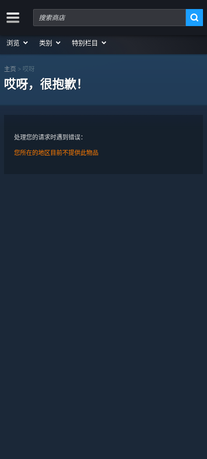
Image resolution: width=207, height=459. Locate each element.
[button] (18, 42)
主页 (10, 69)
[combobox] (109, 17)
